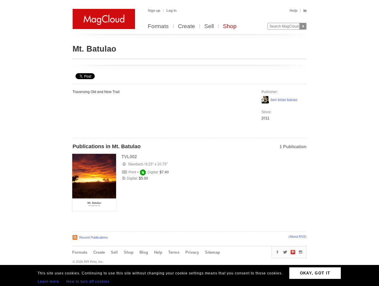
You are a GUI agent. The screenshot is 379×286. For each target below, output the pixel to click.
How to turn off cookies (88, 281)
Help (293, 11)
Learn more (48, 281)
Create (186, 26)
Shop (230, 26)
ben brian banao (284, 100)
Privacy (192, 252)
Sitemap (212, 252)
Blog (143, 252)
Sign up (154, 11)
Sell (209, 26)
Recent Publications (93, 237)
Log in (171, 11)
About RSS (297, 236)
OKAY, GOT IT (315, 273)
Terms (173, 252)
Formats (158, 26)
